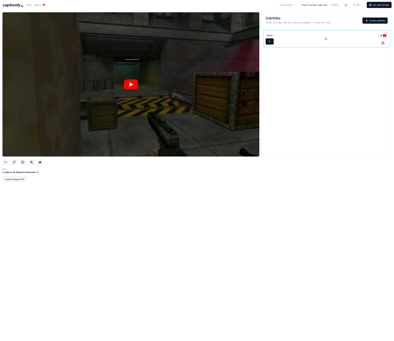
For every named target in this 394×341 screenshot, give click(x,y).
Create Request (13, 179)
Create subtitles (377, 20)
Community (286, 5)
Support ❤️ (39, 5)
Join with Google (381, 5)
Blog (29, 5)
